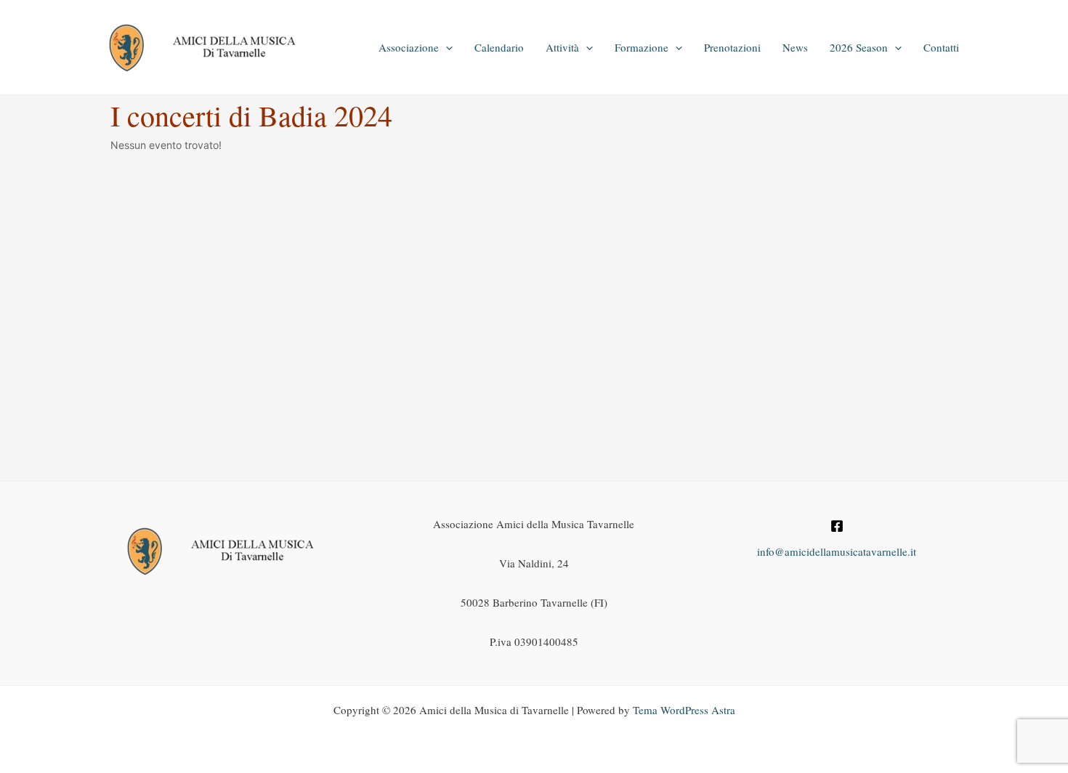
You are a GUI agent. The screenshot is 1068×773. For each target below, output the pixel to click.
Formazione (641, 47)
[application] (446, 47)
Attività (562, 47)
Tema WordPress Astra (684, 710)
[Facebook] (837, 526)
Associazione (409, 47)
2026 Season (859, 47)
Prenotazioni (732, 47)
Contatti (941, 47)
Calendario (499, 47)
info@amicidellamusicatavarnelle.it (836, 551)
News (795, 47)
